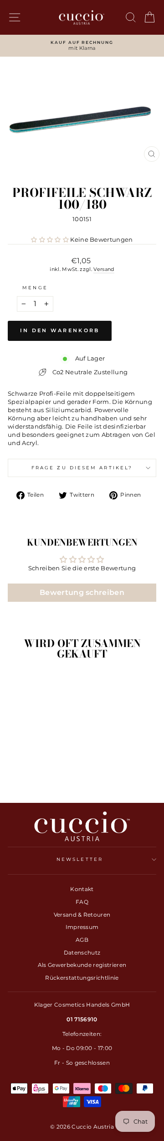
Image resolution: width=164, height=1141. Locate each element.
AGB (82, 939)
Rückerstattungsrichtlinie (81, 977)
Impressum (82, 926)
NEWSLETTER (79, 859)
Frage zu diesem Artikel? (82, 468)
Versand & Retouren (82, 914)
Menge (34, 288)
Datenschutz (82, 952)
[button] (50, 239)
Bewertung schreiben (82, 592)
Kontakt (81, 889)
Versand (103, 269)
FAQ (82, 901)
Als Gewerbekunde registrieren (82, 964)
